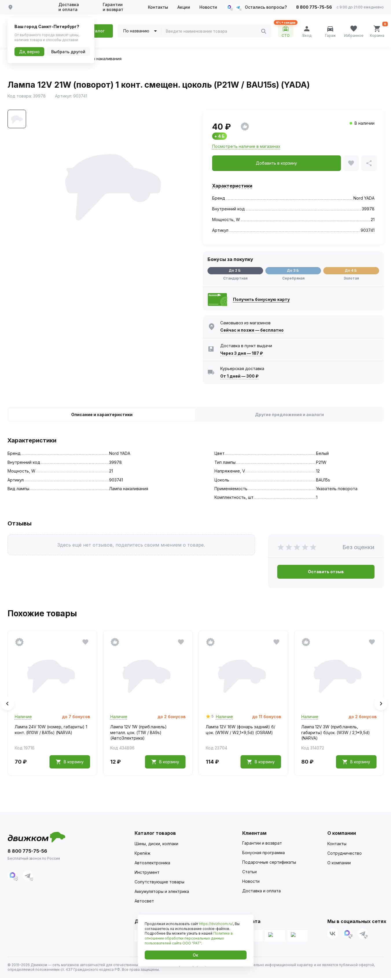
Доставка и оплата (68, 7)
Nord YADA (364, 198)
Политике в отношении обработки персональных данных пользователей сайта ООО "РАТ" (189, 938)
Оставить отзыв (326, 571)
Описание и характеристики (102, 414)
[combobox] (213, 31)
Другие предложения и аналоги (289, 414)
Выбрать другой (68, 51)
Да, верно (29, 51)
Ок (195, 955)
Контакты (158, 7)
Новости (208, 7)
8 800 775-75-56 (314, 7)
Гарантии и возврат (113, 7)
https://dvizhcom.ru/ (216, 924)
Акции (183, 7)
